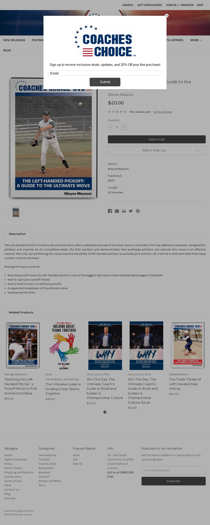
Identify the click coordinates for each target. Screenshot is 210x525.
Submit (105, 82)
